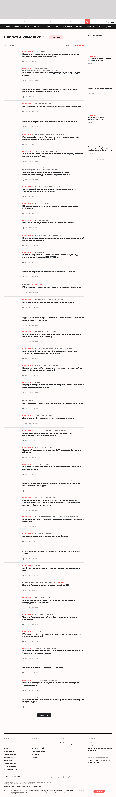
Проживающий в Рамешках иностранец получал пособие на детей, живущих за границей (52, 369)
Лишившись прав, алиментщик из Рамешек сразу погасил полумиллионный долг (52, 154)
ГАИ (36, 203)
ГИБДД (42, 51)
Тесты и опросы (10, 763)
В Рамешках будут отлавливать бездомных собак (48, 223)
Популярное (8, 757)
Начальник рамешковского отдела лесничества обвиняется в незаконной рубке (47, 434)
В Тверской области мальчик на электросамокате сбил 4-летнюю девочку (52, 468)
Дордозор (63, 742)
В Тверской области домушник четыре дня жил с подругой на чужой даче (53, 700)
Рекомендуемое (10, 754)
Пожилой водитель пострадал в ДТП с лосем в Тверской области (51, 451)
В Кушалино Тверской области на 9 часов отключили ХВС (52, 106)
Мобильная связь (53, 399)
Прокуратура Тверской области (69, 516)
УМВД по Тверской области (49, 119)
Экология (37, 565)
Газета (52, 22)
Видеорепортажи (10, 769)
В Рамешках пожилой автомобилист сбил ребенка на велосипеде (50, 207)
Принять (99, 791)
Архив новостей (62, 22)
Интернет (64, 399)
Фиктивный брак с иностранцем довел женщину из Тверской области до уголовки (49, 190)
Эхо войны (38, 648)
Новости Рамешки (27, 51)
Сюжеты (7, 745)
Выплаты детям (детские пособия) (53, 348)
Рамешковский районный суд (48, 680)
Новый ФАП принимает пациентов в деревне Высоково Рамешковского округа (51, 484)
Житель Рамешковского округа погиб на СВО (46, 585)
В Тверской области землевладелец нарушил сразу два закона (51, 73)
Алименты (44, 151)
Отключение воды (40, 103)
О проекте (35, 754)
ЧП (35, 516)
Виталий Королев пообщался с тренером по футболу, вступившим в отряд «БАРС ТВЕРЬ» (50, 256)
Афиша (45, 22)
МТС (71, 399)
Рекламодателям (75, 22)
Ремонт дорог (39, 331)
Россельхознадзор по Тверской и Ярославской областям (39, 70)
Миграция (37, 186)
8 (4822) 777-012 (87, 21)
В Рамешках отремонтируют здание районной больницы (52, 287)
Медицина (38, 481)
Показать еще (44, 715)
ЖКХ (50, 103)
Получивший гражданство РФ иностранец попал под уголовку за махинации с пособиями (49, 352)
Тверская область (40, 399)
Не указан (80, 45)
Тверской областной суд (47, 497)
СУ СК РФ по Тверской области (43, 430)
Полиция (59, 186)
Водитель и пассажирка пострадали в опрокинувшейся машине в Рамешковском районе (51, 55)
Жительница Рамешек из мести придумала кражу (48, 418)
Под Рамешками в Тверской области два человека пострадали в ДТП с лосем (48, 601)
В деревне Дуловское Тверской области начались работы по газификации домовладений (52, 138)
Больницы (25, 284)
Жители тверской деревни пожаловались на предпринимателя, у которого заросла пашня (46, 173)
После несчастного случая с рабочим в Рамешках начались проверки (53, 520)
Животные (48, 447)
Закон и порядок (48, 186)
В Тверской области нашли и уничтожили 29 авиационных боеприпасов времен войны (52, 651)
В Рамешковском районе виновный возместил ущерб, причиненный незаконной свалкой (50, 90)
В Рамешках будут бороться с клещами (42, 667)
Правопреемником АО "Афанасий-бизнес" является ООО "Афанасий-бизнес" (22, 786)
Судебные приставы (55, 151)
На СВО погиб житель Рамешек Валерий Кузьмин (48, 302)
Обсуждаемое (9, 760)
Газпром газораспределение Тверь (56, 134)
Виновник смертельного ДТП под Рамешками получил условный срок (50, 684)
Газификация (39, 134)
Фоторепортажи (10, 766)
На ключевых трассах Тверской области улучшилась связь (52, 403)
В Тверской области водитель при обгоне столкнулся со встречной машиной (51, 635)
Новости (26, 22)
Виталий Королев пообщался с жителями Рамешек (48, 271)
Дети (36, 151)
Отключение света (40, 549)
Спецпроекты (9, 751)
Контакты (35, 757)
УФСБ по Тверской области (63, 430)
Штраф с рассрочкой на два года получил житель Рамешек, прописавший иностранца (53, 385)
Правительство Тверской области (54, 481)
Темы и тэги (36, 22)
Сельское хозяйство (41, 68)
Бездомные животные (41, 220)
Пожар (36, 119)
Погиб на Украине (40, 299)
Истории (7, 748)
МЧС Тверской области (45, 533)
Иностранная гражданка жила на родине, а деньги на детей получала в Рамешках (53, 239)
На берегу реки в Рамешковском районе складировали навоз (51, 569)
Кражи (55, 697)
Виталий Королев (40, 252)
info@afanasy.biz (94, 742)
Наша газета (36, 745)
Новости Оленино (27, 401)
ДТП (36, 51)
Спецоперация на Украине (55, 299)
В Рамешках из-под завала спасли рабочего (45, 536)
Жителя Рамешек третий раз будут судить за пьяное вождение (49, 618)
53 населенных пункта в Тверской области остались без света (51, 552)
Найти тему (56, 37)
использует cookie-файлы (40, 790)
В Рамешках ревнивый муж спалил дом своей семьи (49, 121)
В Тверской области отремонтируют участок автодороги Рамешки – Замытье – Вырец (51, 335)
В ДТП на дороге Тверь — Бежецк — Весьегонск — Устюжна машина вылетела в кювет (53, 318)
